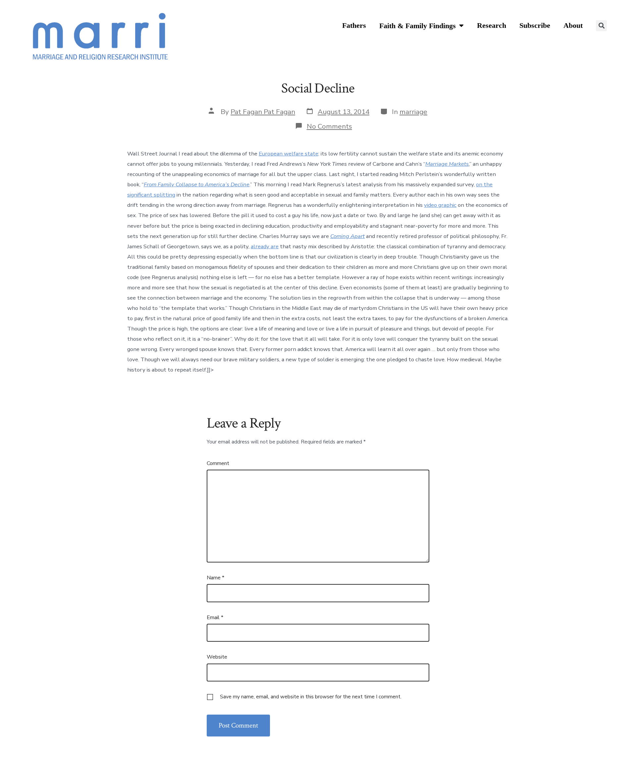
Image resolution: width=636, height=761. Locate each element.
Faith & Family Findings (417, 26)
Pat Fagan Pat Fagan (263, 111)
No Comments (329, 126)
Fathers (354, 25)
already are (265, 246)
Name (215, 577)
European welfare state (288, 153)
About (573, 25)
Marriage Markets (447, 164)
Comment (218, 463)
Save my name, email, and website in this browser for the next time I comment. (310, 696)
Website (217, 657)
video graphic (440, 205)
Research (491, 25)
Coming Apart (347, 236)
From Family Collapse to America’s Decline (196, 184)
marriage (413, 111)
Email (215, 617)
